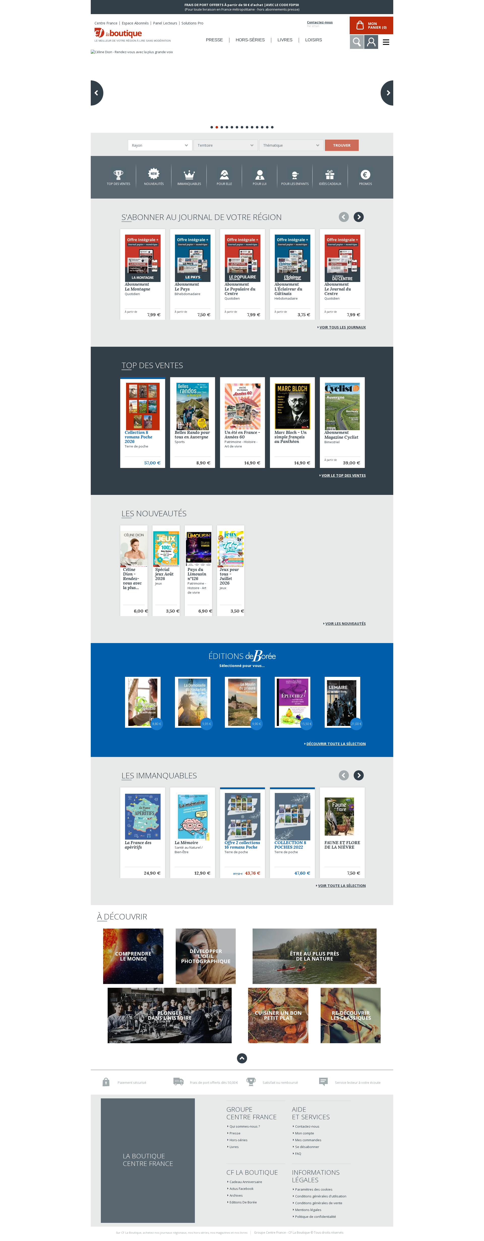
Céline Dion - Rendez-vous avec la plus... (132, 578)
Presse (235, 1133)
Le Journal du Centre (337, 291)
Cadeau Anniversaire (246, 1182)
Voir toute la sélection (342, 885)
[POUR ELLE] (224, 173)
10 (257, 127)
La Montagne (137, 289)
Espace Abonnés (135, 23)
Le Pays (182, 289)
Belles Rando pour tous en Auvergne (192, 434)
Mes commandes (308, 1140)
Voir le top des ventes (344, 475)
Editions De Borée (243, 1202)
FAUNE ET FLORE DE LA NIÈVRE (342, 844)
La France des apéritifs (138, 844)
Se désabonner (307, 1146)
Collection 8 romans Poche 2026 (138, 437)
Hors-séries (239, 1140)
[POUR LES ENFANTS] (295, 173)
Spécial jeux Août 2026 (164, 574)
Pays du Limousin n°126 (197, 574)
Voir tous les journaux (343, 327)
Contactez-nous (320, 22)
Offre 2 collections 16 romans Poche (242, 844)
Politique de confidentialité (315, 1216)
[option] (143, 274)
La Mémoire (186, 842)
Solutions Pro (192, 23)
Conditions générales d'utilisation (320, 1196)
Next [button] (359, 217)
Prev (97, 93)
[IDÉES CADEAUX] (330, 173)
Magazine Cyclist (341, 437)
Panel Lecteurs (165, 23)
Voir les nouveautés (345, 623)
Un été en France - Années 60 (242, 434)
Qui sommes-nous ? (245, 1126)
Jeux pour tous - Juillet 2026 (229, 576)
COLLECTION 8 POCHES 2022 (290, 844)
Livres (234, 1146)
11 (262, 127)
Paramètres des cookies (313, 1189)
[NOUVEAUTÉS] (154, 173)
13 (272, 127)
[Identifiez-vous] (371, 42)
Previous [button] (344, 217)
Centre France (106, 23)
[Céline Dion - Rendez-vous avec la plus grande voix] (242, 91)
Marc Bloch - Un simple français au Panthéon (291, 437)
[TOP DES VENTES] (118, 173)
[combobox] (160, 145)
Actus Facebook (242, 1188)
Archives (236, 1195)
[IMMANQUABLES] (189, 173)
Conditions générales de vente (318, 1203)
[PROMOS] (365, 173)
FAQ (298, 1153)
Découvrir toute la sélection (336, 743)
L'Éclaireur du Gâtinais (288, 291)
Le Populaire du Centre (240, 291)
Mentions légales (308, 1209)
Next (387, 93)
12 (267, 127)
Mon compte (304, 1133)
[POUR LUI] (260, 173)
